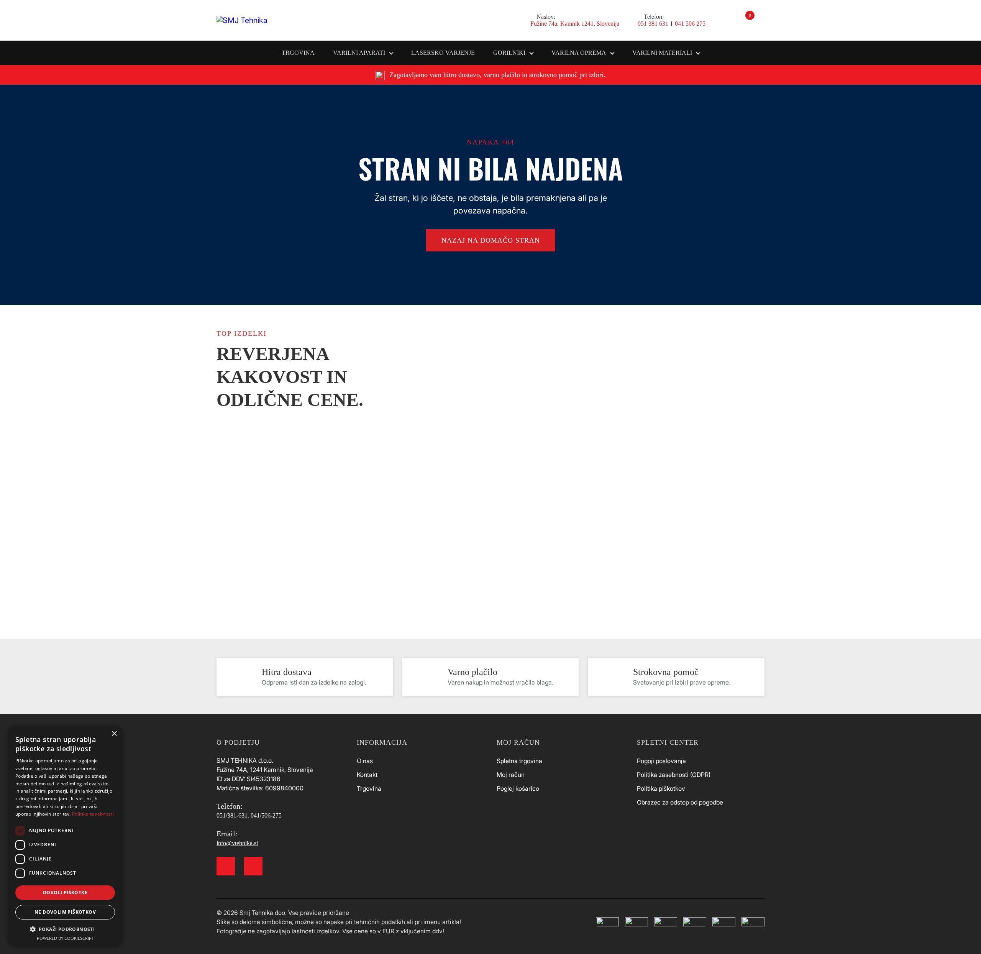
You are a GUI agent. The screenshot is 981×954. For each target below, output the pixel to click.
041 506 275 (690, 23)
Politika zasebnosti (93, 814)
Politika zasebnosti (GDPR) (673, 774)
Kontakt (367, 774)
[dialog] (65, 836)
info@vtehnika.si (237, 843)
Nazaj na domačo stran (490, 240)
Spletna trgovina (519, 761)
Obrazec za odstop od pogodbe (680, 802)
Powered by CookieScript (65, 938)
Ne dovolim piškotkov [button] (65, 912)
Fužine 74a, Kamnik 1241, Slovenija (574, 23)
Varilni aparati (359, 52)
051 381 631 (653, 23)
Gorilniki (509, 52)
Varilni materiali (662, 52)
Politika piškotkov (661, 788)
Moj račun (511, 774)
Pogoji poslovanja (661, 761)
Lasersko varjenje (443, 52)
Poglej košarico (518, 788)
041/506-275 (266, 815)
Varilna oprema (578, 52)
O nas (365, 761)
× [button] (114, 734)
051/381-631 (232, 815)
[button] (65, 928)
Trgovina (298, 52)
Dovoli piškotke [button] (65, 892)
